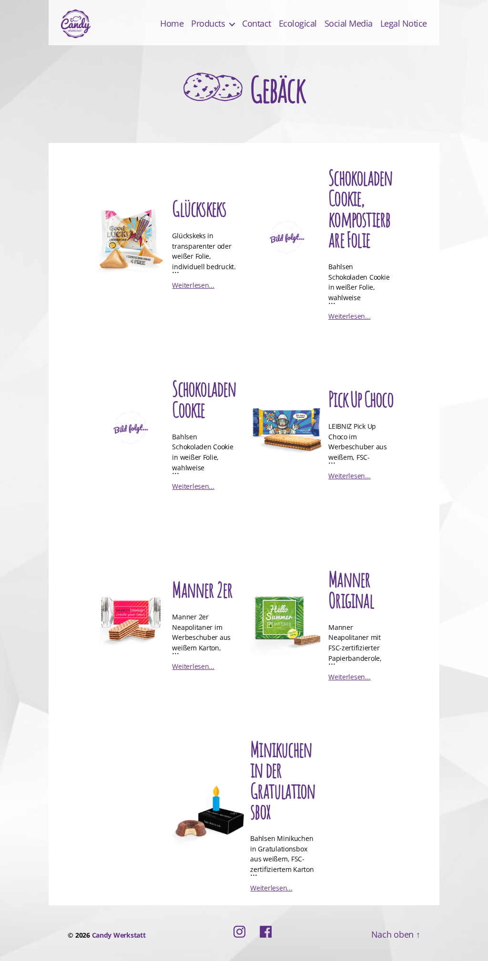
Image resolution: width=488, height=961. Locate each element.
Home (171, 24)
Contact (256, 24)
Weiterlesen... (193, 285)
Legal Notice (403, 24)
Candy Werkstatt (119, 935)
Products (208, 24)
